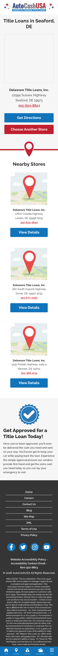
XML (29, 522)
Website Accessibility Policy (28, 559)
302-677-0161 (29, 297)
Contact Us (29, 504)
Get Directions (29, 118)
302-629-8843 (29, 105)
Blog (29, 510)
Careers (29, 498)
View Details (29, 232)
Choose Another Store (29, 129)
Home (29, 492)
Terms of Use (29, 528)
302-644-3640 (29, 222)
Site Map (29, 516)
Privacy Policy (29, 535)
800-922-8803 (29, 567)
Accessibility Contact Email (28, 563)
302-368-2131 (29, 373)
